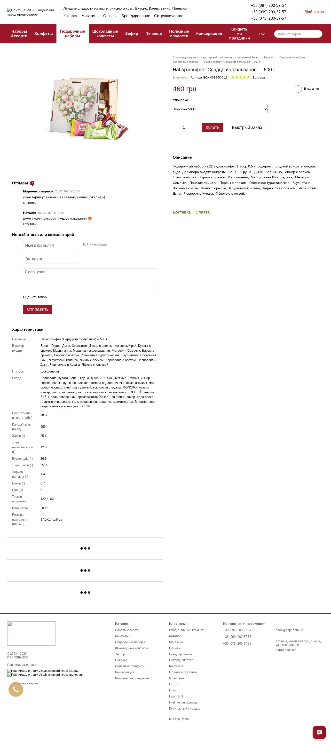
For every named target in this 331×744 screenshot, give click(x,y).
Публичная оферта (183, 702)
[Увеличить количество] (191, 127)
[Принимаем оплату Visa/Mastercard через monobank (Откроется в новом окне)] (45, 675)
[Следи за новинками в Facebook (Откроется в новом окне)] (206, 16)
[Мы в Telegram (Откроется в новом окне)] (218, 16)
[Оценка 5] (86, 297)
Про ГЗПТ (176, 696)
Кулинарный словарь (184, 708)
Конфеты (44, 34)
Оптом (174, 684)
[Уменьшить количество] (176, 127)
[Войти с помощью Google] (120, 245)
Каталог (70, 16)
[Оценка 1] (55, 297)
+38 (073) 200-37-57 (268, 18)
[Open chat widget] (319, 732)
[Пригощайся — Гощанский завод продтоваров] (31, 633)
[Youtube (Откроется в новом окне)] (230, 16)
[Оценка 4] (78, 297)
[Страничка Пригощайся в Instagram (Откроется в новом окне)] (212, 16)
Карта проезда (286, 650)
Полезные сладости (179, 33)
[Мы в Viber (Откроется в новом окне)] (224, 16)
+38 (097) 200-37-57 (268, 5)
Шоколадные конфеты (105, 33)
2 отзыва (258, 77)
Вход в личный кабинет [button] (186, 630)
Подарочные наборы (72, 33)
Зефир (131, 34)
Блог (172, 690)
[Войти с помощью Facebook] (113, 245)
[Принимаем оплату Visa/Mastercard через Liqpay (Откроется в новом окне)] (42, 671)
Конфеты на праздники (239, 33)
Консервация (209, 34)
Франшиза (176, 678)
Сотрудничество (168, 16)
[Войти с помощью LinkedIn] (128, 245)
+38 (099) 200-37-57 (268, 12)
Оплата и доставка (183, 672)
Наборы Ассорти (19, 33)
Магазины (90, 16)
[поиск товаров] (319, 34)
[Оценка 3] (70, 297)
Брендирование (135, 16)
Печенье (153, 34)
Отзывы (110, 16)
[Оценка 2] (62, 297)
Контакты (176, 666)
